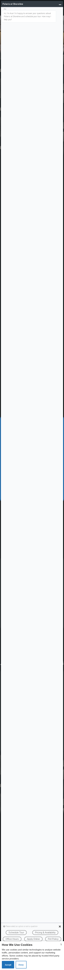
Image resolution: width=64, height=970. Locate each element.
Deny (21, 964)
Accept (8, 964)
